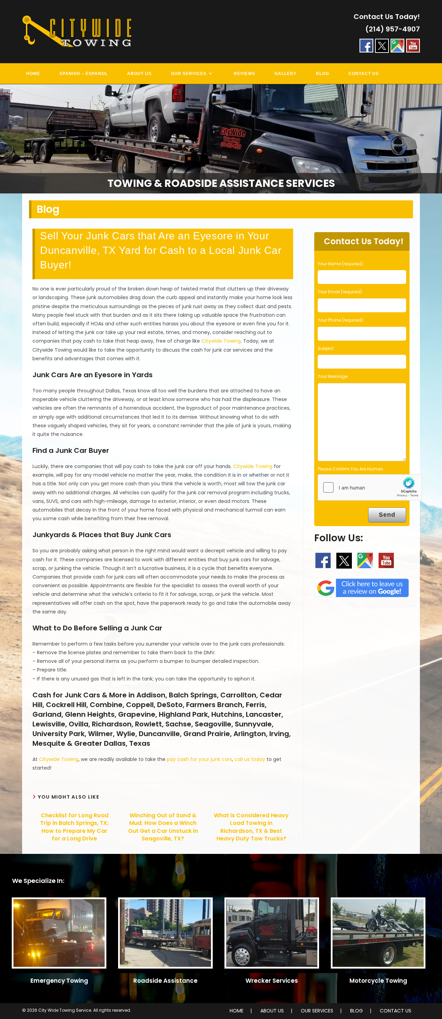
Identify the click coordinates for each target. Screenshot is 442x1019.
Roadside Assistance (165, 981)
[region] (221, 139)
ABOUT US (272, 1010)
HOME (236, 1010)
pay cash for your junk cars (199, 759)
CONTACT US (395, 1010)
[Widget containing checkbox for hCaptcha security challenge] (370, 487)
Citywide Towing (221, 340)
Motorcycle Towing (378, 981)
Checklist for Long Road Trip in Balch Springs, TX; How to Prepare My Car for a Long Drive (74, 827)
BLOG (356, 1010)
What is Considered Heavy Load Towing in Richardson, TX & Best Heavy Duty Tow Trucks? (251, 827)
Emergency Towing (59, 981)
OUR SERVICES (317, 1010)
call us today (249, 759)
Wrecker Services (272, 981)
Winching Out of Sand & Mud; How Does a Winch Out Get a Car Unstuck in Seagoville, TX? (163, 827)
